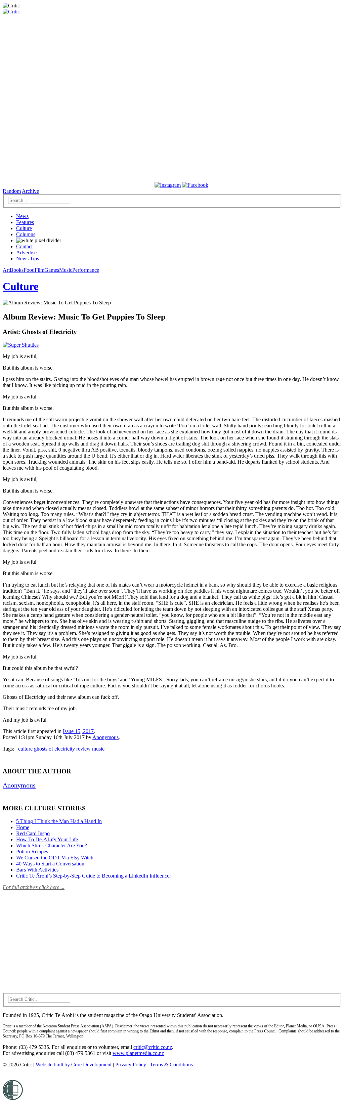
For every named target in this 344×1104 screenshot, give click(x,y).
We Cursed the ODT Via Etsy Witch (54, 857)
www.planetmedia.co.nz (138, 1053)
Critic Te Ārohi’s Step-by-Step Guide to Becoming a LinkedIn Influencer (93, 876)
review (83, 749)
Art (6, 270)
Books (17, 270)
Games (51, 270)
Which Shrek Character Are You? (51, 845)
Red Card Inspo (33, 833)
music (98, 749)
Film (39, 270)
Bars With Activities (37, 870)
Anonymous (105, 737)
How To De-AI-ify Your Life (47, 839)
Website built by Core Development (74, 1064)
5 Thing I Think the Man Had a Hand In (59, 821)
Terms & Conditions (171, 1064)
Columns (25, 234)
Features (25, 222)
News (22, 216)
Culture (24, 228)
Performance (85, 270)
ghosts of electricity (54, 749)
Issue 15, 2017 (78, 731)
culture (25, 749)
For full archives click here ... (33, 887)
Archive (30, 191)
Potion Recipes (32, 851)
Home (22, 827)
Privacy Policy (130, 1064)
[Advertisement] (53, 938)
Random (12, 191)
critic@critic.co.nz (152, 1047)
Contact (24, 246)
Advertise (26, 252)
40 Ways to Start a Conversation (50, 863)
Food (29, 270)
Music (65, 270)
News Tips (27, 258)
